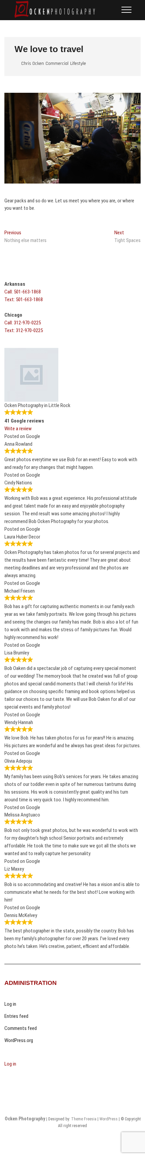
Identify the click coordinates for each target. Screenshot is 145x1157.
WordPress (108, 1119)
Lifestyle (78, 64)
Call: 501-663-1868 (22, 292)
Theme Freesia (83, 1119)
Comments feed (20, 1028)
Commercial (57, 64)
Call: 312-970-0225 (22, 323)
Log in (10, 1004)
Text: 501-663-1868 (23, 299)
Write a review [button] (18, 429)
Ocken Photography (25, 1118)
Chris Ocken (32, 64)
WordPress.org (18, 1040)
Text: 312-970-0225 (23, 330)
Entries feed (16, 1016)
